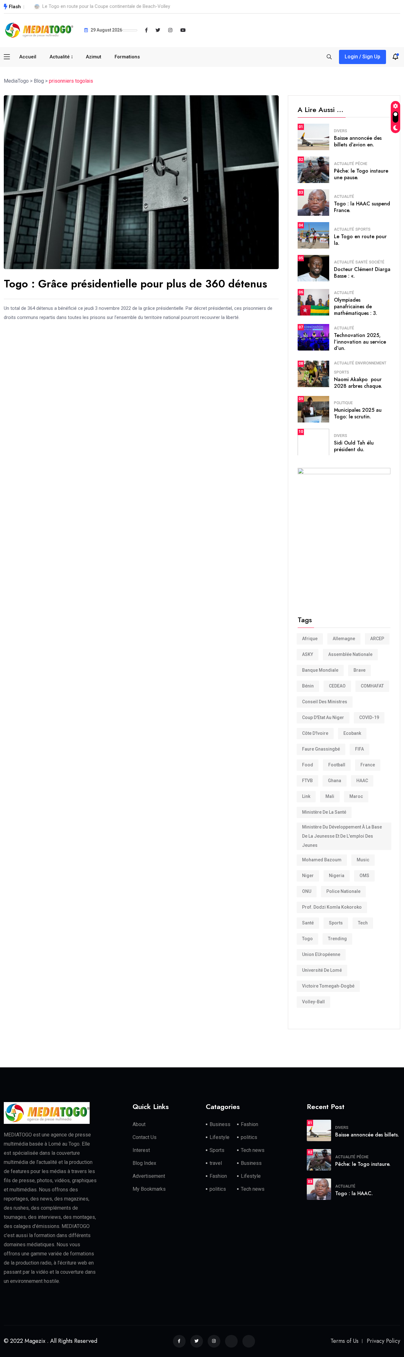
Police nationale (343, 891)
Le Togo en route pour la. (360, 240)
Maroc (356, 796)
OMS (364, 875)
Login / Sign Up (362, 57)
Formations (127, 57)
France (367, 764)
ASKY (307, 654)
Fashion (249, 1124)
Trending (337, 938)
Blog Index (144, 1163)
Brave (359, 670)
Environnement (370, 363)
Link (306, 796)
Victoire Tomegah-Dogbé (328, 985)
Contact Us (145, 1137)
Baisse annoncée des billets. (367, 1134)
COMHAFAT (372, 685)
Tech (363, 922)
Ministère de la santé (324, 812)
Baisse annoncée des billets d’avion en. (358, 141)
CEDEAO (337, 685)
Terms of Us (344, 1341)
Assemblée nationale (350, 654)
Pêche (361, 164)
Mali (329, 796)
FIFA (359, 749)
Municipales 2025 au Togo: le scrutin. (358, 413)
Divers (340, 131)
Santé (361, 262)
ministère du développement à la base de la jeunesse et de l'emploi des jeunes (342, 836)
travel (216, 1163)
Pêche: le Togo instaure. (362, 1164)
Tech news (252, 1150)
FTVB (307, 780)
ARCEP (377, 638)
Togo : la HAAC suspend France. (362, 207)
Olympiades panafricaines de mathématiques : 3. (355, 306)
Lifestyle (219, 1137)
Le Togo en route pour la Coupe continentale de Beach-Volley (106, 6)
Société (376, 262)
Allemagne (344, 638)
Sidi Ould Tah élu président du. (354, 446)
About (139, 1124)
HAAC (362, 780)
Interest (141, 1150)
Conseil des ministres (324, 701)
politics (249, 1137)
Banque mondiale (320, 670)
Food (307, 764)
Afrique (310, 638)
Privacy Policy (383, 1341)
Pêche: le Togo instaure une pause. (361, 174)
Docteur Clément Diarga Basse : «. (362, 273)
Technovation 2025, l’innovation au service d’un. (360, 342)
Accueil (27, 57)
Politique (343, 403)
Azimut (93, 57)
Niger (308, 875)
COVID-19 (369, 717)
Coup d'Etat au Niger (323, 717)
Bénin (308, 685)
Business (220, 1124)
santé (308, 922)
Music (363, 859)
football (336, 764)
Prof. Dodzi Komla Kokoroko (332, 907)
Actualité (60, 57)
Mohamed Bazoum (322, 859)
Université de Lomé (322, 970)
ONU (306, 891)
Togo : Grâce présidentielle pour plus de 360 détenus (135, 284)
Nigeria (336, 875)
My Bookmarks (149, 1189)
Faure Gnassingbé (321, 749)
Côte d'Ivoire (315, 733)
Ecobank (352, 733)
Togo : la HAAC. (354, 1193)
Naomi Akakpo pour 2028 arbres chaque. (358, 383)
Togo (307, 938)
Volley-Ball (313, 1001)
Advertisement (149, 1176)
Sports (363, 229)
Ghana (334, 780)
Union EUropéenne (321, 954)
